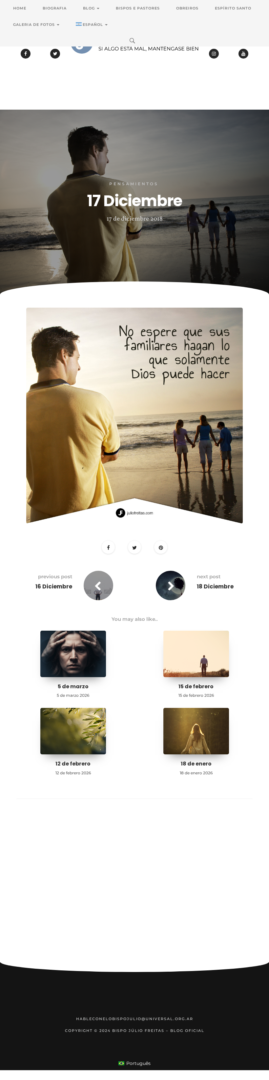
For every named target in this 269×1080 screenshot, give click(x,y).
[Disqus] (134, 890)
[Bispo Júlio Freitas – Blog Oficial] (134, 60)
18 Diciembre (215, 586)
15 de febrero (196, 686)
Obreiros (187, 8)
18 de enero (196, 763)
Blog (89, 8)
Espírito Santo (233, 8)
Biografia (55, 8)
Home (19, 8)
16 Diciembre (53, 586)
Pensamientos (133, 184)
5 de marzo (73, 686)
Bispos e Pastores (138, 8)
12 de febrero (73, 763)
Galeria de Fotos (34, 24)
